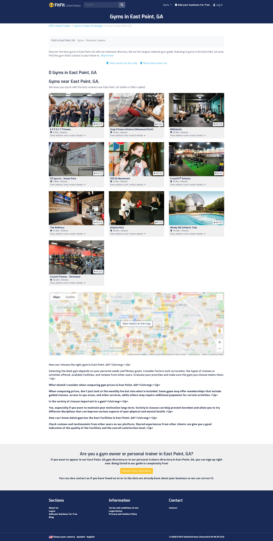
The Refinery (57, 227)
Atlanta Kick (117, 227)
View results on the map (123, 63)
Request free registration (136, 471)
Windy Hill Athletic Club (183, 227)
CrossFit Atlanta (180, 178)
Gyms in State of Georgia (88, 26)
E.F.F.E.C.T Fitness (60, 129)
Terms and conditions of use (124, 508)
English (90, 536)
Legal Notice (115, 511)
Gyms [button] (166, 4)
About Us (53, 508)
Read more (107, 55)
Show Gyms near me (155, 63)
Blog (51, 517)
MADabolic (176, 129)
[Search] (122, 5)
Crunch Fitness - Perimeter (65, 276)
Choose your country (64, 536)
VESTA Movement (120, 178)
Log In (219, 4)
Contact (173, 508)
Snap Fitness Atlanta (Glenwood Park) (131, 129)
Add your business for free (193, 4)
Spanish (81, 536)
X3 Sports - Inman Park (63, 178)
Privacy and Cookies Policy (123, 514)
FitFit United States (59, 26)
